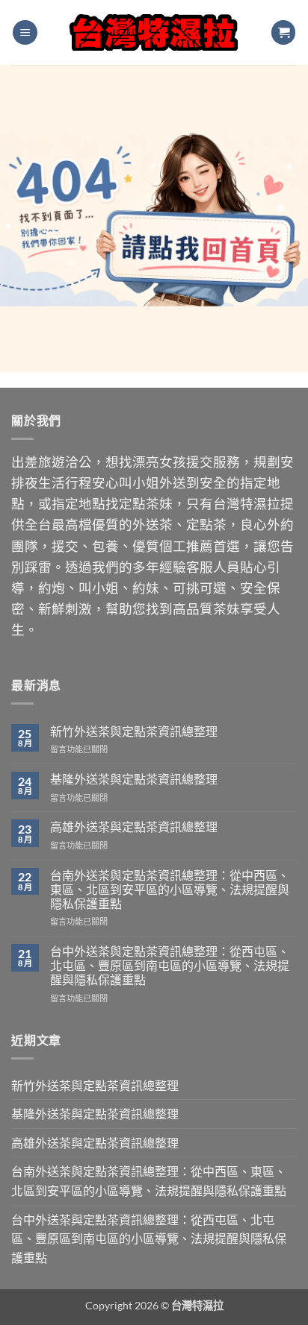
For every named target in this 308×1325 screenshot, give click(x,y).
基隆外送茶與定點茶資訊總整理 (134, 779)
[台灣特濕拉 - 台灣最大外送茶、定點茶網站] (154, 32)
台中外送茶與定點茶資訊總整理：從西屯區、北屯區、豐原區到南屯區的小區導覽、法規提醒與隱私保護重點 (169, 965)
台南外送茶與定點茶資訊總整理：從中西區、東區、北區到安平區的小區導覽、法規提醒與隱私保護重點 (169, 889)
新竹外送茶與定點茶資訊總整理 (134, 731)
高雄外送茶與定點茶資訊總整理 (134, 826)
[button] (25, 32)
